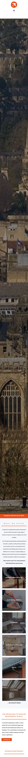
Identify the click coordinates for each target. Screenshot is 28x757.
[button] (14, 10)
